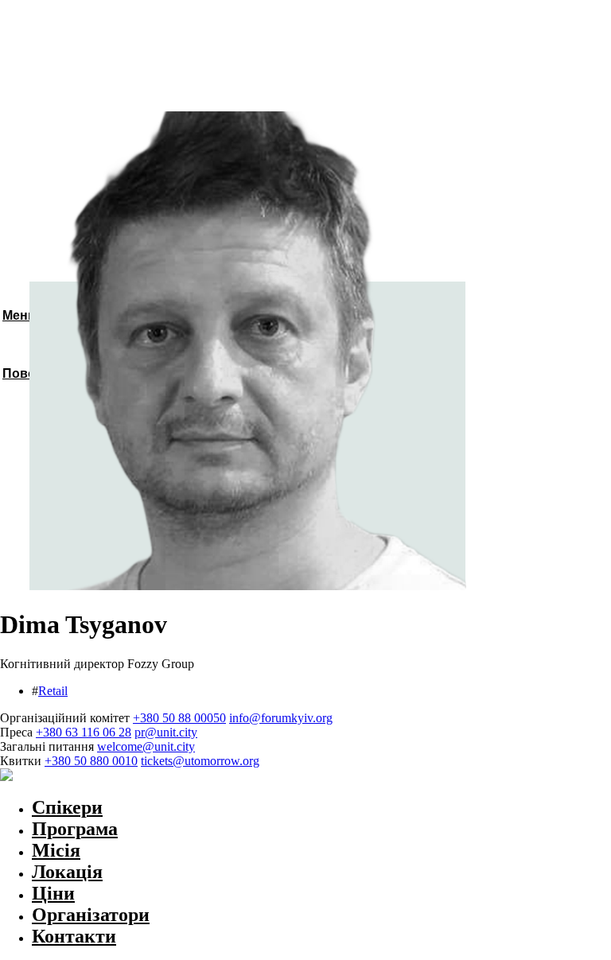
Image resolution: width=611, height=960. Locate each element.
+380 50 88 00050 (179, 718)
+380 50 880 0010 (91, 761)
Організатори (91, 914)
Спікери (67, 807)
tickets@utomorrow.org (200, 761)
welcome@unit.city (146, 746)
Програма (75, 828)
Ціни (53, 893)
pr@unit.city (165, 732)
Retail (53, 691)
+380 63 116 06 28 (83, 732)
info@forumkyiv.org (281, 718)
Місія (56, 850)
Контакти (74, 936)
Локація (67, 871)
